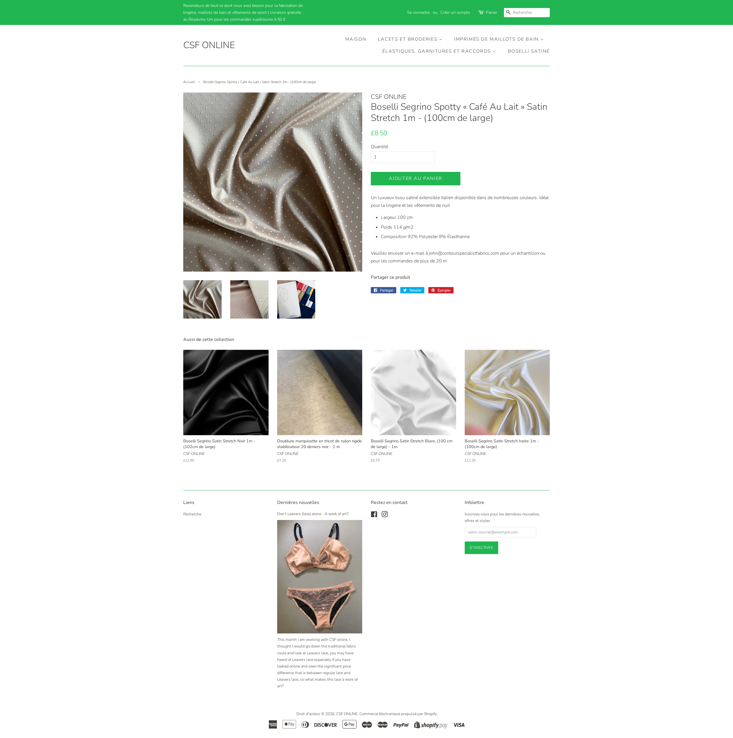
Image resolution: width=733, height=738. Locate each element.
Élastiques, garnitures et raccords (437, 51)
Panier (491, 12)
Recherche (192, 514)
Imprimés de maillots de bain (497, 39)
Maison (355, 39)
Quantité (379, 147)
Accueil (189, 82)
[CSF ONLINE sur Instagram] (384, 515)
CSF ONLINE (209, 45)
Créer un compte (455, 12)
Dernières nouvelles (298, 502)
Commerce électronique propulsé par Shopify (398, 714)
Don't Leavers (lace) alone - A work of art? (312, 514)
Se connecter (418, 12)
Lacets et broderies (408, 39)
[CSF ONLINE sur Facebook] (374, 515)
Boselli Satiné (529, 51)
